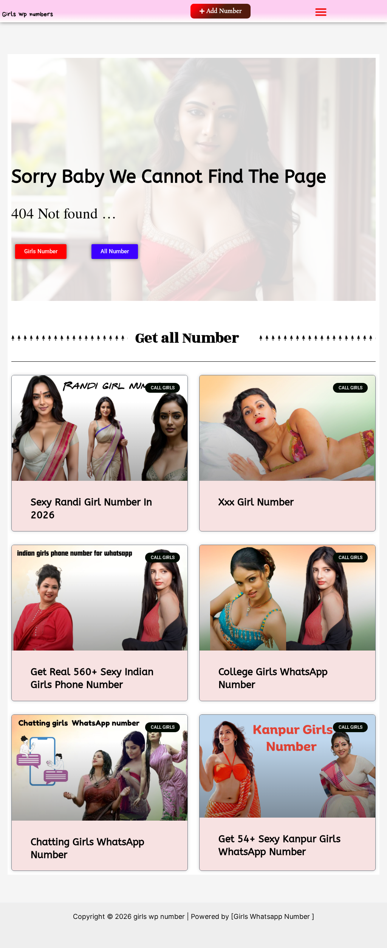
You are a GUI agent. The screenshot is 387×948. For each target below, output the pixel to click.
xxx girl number (256, 502)
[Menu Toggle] (321, 12)
